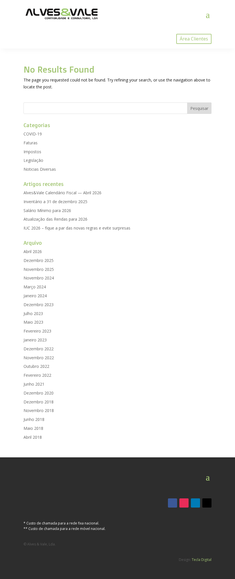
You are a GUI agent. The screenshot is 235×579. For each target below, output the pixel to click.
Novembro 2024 (38, 278)
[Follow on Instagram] (184, 503)
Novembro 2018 (38, 410)
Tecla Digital (201, 559)
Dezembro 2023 (38, 304)
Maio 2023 (33, 322)
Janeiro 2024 (35, 295)
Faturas (30, 142)
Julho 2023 (33, 313)
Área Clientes (194, 39)
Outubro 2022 (36, 366)
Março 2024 (34, 287)
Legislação (33, 160)
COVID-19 (32, 134)
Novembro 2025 (38, 269)
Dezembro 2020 (38, 393)
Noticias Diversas (39, 169)
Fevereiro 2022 (37, 375)
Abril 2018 (32, 437)
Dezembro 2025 (38, 260)
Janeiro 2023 (35, 340)
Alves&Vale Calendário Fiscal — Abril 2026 (62, 192)
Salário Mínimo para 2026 (47, 210)
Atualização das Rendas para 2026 (55, 219)
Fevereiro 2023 (37, 331)
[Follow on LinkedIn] (195, 503)
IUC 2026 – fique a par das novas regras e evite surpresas (76, 228)
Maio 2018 (33, 428)
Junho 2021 (33, 384)
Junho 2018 (33, 419)
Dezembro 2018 (38, 402)
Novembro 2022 (38, 357)
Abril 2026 (32, 251)
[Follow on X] (206, 503)
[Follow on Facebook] (172, 503)
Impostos (32, 151)
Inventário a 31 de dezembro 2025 (55, 201)
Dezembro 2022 (38, 348)
